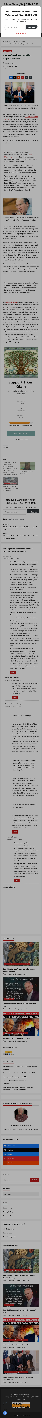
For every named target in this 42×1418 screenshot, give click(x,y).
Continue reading (21, 33)
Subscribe (31, 27)
